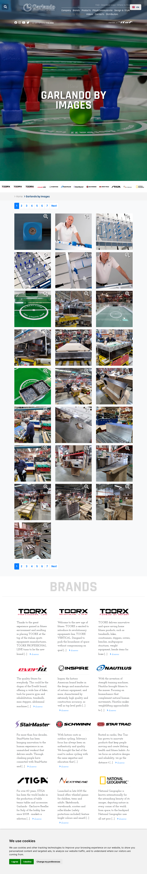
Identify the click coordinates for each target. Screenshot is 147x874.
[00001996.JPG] (73, 231)
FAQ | (98, 5)
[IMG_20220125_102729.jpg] (32, 540)
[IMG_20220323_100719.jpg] (73, 386)
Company (66, 10)
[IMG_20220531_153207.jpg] (32, 347)
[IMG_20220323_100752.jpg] (114, 386)
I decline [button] (27, 861)
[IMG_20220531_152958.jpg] (32, 386)
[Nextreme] (73, 780)
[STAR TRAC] (114, 724)
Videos (89, 14)
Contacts (99, 14)
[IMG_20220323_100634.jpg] (32, 425)
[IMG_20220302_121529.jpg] (114, 463)
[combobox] (135, 7)
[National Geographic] (114, 780)
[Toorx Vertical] (73, 612)
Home (73, 87)
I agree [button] (14, 861)
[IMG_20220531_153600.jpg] (32, 309)
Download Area (108, 5)
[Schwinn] (73, 724)
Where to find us (125, 5)
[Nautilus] (114, 668)
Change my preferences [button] (48, 861)
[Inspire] (73, 668)
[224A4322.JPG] (73, 270)
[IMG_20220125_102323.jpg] (114, 502)
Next (54, 206)
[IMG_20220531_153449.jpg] (73, 347)
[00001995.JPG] (114, 270)
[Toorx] (114, 612)
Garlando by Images (73, 14)
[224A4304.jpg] (32, 231)
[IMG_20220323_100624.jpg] (32, 463)
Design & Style (122, 10)
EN (137, 7)
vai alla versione (43, 23)
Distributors (112, 14)
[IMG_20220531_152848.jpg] (114, 347)
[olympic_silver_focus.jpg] (114, 309)
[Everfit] (33, 668)
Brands (76, 10)
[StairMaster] (33, 724)
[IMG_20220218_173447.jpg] (73, 502)
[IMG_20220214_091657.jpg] (32, 502)
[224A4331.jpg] (32, 270)
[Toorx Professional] (32, 612)
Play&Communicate (102, 10)
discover (35, 654)
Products (86, 10)
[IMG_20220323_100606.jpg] (114, 425)
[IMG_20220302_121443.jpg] (73, 463)
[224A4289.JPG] (114, 231)
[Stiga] (33, 780)
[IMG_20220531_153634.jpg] (73, 309)
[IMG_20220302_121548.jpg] (73, 425)
